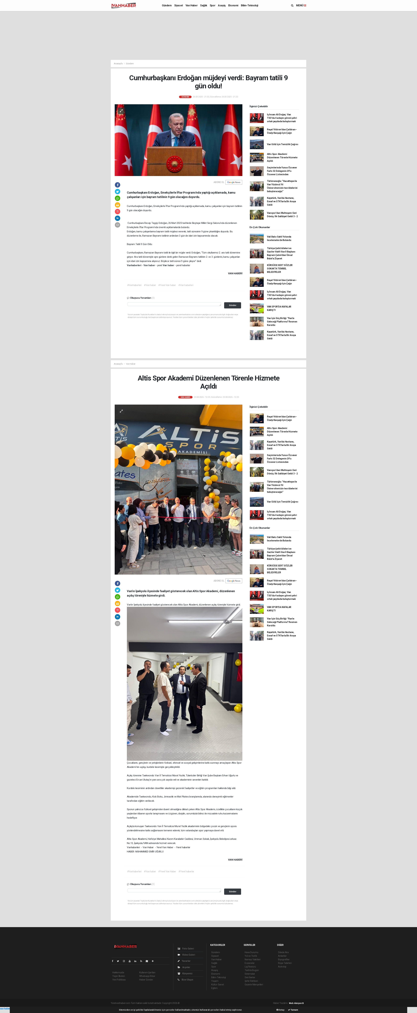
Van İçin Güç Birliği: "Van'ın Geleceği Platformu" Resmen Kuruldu (282, 321)
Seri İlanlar (250, 977)
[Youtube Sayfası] (131, 961)
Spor (212, 5)
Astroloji (282, 966)
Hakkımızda (118, 972)
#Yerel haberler (186, 871)
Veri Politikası (119, 979)
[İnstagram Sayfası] (125, 961)
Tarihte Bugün (252, 970)
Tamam (294, 1010)
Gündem (167, 5)
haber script (240, 1003)
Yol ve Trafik (251, 956)
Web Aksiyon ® (296, 1003)
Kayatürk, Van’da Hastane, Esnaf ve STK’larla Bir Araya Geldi (281, 201)
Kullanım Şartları (147, 972)
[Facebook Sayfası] (114, 961)
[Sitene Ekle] (154, 961)
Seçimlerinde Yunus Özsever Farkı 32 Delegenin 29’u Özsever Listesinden (282, 171)
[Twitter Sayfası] (119, 961)
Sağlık (203, 5)
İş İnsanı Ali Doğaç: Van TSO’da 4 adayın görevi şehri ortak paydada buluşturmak (282, 118)
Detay (281, 1010)
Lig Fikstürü (250, 966)
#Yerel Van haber (167, 285)
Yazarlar (186, 961)
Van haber (150, 265)
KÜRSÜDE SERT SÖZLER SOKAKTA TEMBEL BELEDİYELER (280, 268)
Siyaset (178, 5)
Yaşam (214, 981)
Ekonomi (233, 5)
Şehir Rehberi (251, 981)
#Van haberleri (185, 285)
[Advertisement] (208, 35)
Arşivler (186, 967)
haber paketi (200, 1003)
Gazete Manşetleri (254, 984)
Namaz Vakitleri (252, 959)
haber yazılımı (187, 1003)
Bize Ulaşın (187, 979)
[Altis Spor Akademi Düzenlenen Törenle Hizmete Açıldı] (178, 489)
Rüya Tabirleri (285, 963)
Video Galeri (188, 954)
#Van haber (150, 285)
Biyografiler (284, 959)
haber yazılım (227, 1003)
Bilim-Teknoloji (249, 5)
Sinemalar (250, 973)
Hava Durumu (251, 952)
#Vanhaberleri (134, 285)
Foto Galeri (188, 948)
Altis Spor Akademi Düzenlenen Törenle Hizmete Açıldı (282, 157)
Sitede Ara (283, 952)
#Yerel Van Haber (167, 871)
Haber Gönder (146, 979)
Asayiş (222, 5)
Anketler (282, 956)
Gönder (232, 305)
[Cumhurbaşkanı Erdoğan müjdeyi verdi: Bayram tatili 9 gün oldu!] (178, 140)
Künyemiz (187, 973)
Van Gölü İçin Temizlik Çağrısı (282, 144)
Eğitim (214, 988)
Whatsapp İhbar (147, 976)
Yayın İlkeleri (118, 976)
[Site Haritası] (148, 961)
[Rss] (142, 961)
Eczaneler (250, 963)
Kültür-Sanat (217, 984)
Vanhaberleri (134, 265)
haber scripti (214, 1003)
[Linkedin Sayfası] (136, 961)
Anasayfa (118, 63)
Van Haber (192, 5)
